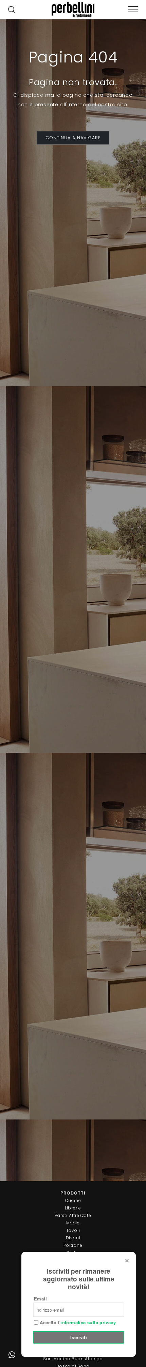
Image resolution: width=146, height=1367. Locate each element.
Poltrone (72, 1245)
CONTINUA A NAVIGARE (73, 138)
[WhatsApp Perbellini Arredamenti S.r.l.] (12, 1355)
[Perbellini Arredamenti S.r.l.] (73, 9)
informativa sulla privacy (88, 1322)
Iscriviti (78, 1337)
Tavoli (73, 1230)
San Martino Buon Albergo (73, 1359)
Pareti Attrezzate (73, 1215)
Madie (73, 1223)
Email (40, 1298)
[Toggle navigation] (133, 9)
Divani (73, 1238)
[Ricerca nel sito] (11, 10)
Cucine (73, 1200)
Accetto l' (77, 1322)
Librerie (73, 1208)
